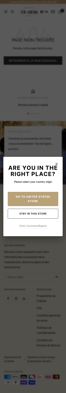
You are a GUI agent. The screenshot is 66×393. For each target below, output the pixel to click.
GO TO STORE (33, 199)
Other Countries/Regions (33, 225)
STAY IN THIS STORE (33, 213)
